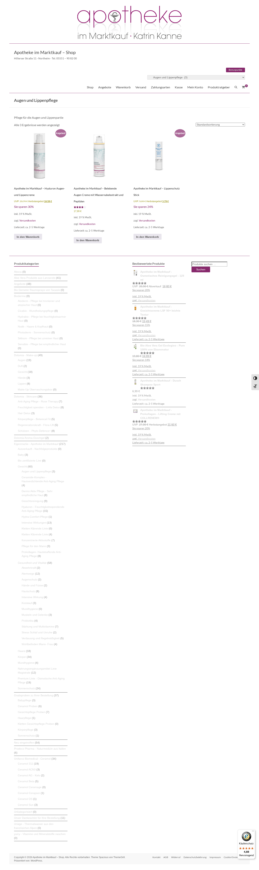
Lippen (22, 383)
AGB (165, 857)
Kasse (179, 87)
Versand (140, 87)
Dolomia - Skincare (25, 396)
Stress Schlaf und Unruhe (37, 632)
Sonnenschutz (26, 688)
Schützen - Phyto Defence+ (34, 430)
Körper (22, 656)
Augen (22, 360)
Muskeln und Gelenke (35, 614)
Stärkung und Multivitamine (38, 626)
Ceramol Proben (28, 706)
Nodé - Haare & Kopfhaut (33, 326)
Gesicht (22, 371)
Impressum (215, 857)
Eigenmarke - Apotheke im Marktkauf (36, 443)
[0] (243, 87)
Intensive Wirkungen (34, 522)
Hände (22, 377)
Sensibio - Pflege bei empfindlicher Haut (42, 344)
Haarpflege (24, 717)
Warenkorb (123, 87)
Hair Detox (24, 413)
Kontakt (156, 857)
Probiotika (28, 620)
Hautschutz (28, 591)
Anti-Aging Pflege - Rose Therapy (38, 401)
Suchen (200, 269)
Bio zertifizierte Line (29, 460)
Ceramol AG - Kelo (29, 775)
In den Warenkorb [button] (28, 236)
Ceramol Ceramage (30, 787)
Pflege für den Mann (34, 546)
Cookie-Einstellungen (234, 857)
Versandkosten (27, 220)
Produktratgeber (219, 87)
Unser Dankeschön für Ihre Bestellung (37, 817)
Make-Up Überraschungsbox (35, 389)
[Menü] (253, 832)
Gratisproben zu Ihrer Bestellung (33, 695)
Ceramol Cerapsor (29, 793)
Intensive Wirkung (32, 597)
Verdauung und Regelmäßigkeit (41, 638)
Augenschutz (29, 579)
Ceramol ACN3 (27, 769)
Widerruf (176, 857)
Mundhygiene (30, 608)
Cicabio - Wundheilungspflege (36, 310)
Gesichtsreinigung (32, 501)
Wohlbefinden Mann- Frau (37, 644)
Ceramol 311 (25, 763)
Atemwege (28, 573)
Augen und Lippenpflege (36, 471)
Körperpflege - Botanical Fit (34, 419)
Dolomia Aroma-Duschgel (29, 437)
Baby (21, 454)
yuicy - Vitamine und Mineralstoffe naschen (40, 833)
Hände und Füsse (32, 585)
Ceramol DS (25, 798)
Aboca (18, 271)
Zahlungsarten (160, 87)
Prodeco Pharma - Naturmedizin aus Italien (40, 748)
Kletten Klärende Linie (35, 528)
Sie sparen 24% (143, 206)
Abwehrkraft (29, 567)
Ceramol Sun (26, 804)
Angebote (104, 87)
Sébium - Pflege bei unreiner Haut (38, 338)
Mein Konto (195, 87)
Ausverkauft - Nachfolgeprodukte (37, 448)
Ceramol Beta (26, 781)
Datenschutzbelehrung (195, 857)
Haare (21, 650)
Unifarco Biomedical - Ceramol (32, 758)
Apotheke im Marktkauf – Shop (45, 52)
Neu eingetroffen (24, 742)
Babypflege (24, 700)
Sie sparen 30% (24, 206)
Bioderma (20, 296)
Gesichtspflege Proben (31, 712)
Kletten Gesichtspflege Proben (36, 723)
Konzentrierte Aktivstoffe (36, 540)
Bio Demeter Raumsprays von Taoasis (37, 289)
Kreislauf (27, 603)
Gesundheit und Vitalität (32, 562)
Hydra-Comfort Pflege (35, 516)
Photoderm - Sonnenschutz (34, 332)
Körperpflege (25, 729)
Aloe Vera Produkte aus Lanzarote (34, 277)
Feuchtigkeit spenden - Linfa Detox (39, 407)
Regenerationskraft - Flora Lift (36, 424)
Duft (20, 365)
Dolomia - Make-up (25, 355)
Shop (90, 87)
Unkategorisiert (23, 811)
